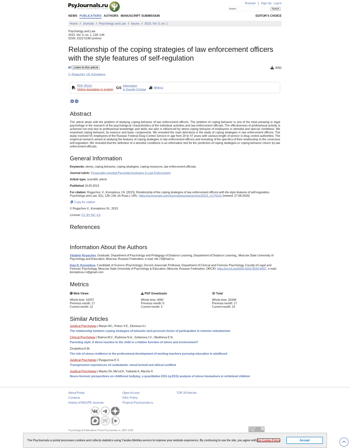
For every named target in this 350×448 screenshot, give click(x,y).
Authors (111, 15)
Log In (278, 3)
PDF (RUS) (84, 85)
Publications (90, 15)
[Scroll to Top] (344, 442)
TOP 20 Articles (186, 392)
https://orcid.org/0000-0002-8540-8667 (242, 268)
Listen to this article (85, 67)
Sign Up (266, 3)
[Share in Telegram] (76, 101)
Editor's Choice (269, 15)
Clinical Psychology (83, 337)
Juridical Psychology (83, 326)
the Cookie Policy (268, 440)
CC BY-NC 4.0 (90, 215)
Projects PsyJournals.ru (137, 402)
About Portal (76, 392)
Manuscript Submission (140, 15)
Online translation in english (95, 89)
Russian (250, 3)
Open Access (131, 392)
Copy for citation (84, 202)
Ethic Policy (130, 397)
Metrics (158, 87)
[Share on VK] (72, 101)
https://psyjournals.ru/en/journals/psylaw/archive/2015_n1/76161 (180, 195)
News (72, 15)
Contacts (74, 397)
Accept (305, 440)
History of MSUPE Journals (86, 402)
